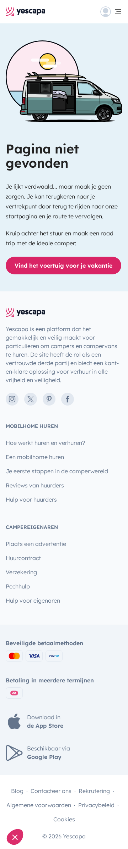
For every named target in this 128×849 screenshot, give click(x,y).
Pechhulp (18, 586)
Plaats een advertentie (36, 543)
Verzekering (21, 572)
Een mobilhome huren (35, 456)
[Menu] (111, 12)
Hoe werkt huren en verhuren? (45, 442)
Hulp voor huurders (31, 499)
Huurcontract (23, 558)
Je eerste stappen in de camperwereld (57, 471)
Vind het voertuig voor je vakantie (63, 265)
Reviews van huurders (35, 485)
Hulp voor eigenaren (33, 600)
